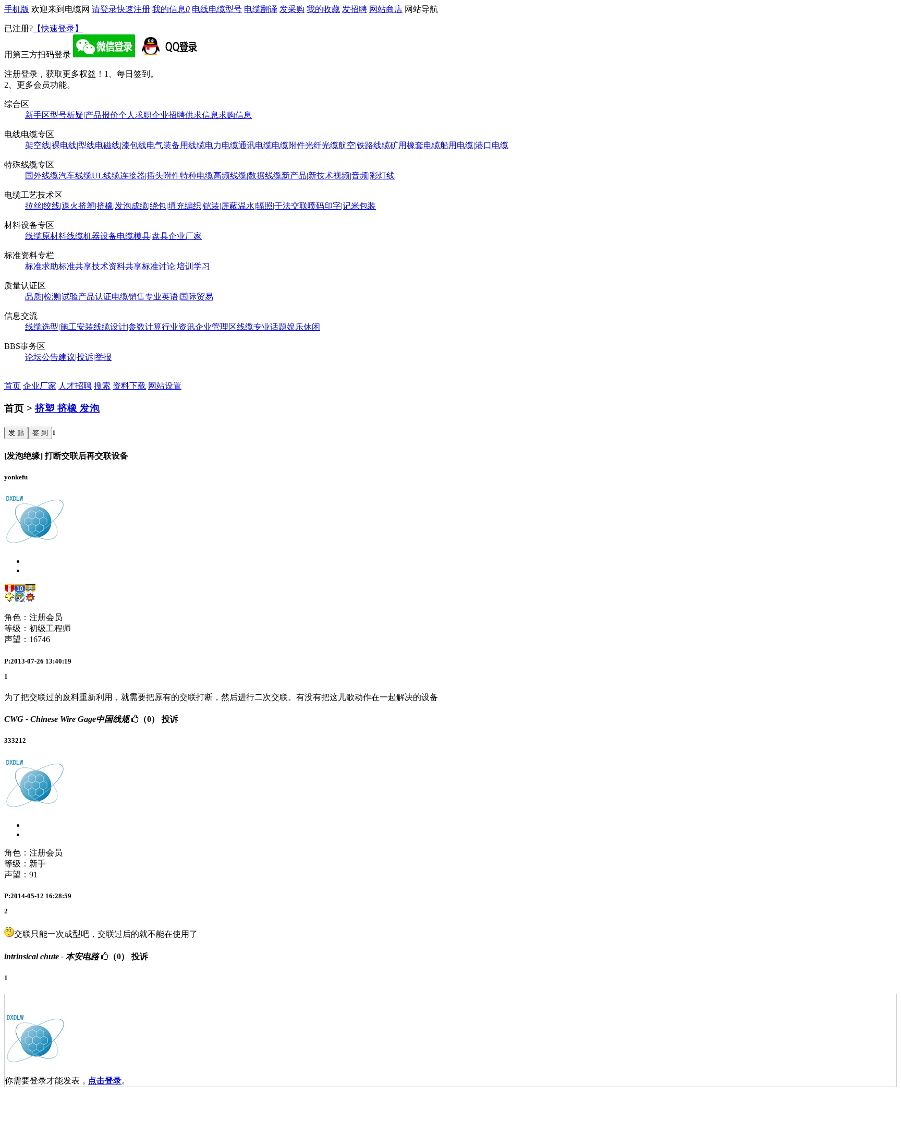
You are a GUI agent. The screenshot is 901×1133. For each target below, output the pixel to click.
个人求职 (135, 115)
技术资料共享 (117, 266)
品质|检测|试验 (51, 296)
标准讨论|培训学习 (176, 266)
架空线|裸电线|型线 (60, 145)
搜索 (102, 385)
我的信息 (171, 9)
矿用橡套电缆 (415, 145)
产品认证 (95, 296)
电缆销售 (128, 296)
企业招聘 (168, 115)
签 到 (40, 433)
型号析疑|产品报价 (84, 115)
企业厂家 (185, 236)
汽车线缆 (75, 175)
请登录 (104, 9)
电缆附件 (288, 145)
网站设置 (164, 385)
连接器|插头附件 (150, 175)
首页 (12, 385)
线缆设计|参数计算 (127, 326)
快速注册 (133, 9)
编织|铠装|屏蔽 (211, 205)
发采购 (292, 9)
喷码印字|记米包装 (342, 205)
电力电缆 (221, 145)
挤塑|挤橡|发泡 (104, 205)
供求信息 (201, 115)
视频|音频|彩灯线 (364, 175)
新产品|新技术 (307, 175)
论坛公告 (41, 357)
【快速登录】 (58, 28)
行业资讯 (178, 326)
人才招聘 (75, 385)
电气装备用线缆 (176, 145)
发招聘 (354, 9)
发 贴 (16, 433)
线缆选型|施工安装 (59, 326)
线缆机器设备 (92, 236)
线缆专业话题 (262, 326)
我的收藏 (323, 9)
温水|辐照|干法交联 (273, 205)
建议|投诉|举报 (85, 357)
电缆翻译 (260, 9)
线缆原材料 (46, 236)
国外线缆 (41, 175)
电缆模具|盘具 (142, 236)
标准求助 (41, 266)
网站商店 (386, 9)
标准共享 (75, 266)
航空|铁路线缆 (364, 145)
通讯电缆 (255, 145)
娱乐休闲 (303, 326)
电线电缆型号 (217, 9)
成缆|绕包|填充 (158, 205)
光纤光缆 (321, 145)
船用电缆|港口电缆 (474, 145)
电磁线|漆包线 (121, 145)
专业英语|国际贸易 (179, 296)
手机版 (16, 9)
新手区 (37, 115)
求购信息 (235, 115)
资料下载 (129, 385)
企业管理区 (216, 326)
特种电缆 (196, 175)
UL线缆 (106, 175)
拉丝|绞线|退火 (51, 205)
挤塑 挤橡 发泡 (67, 408)
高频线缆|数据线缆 (247, 175)
